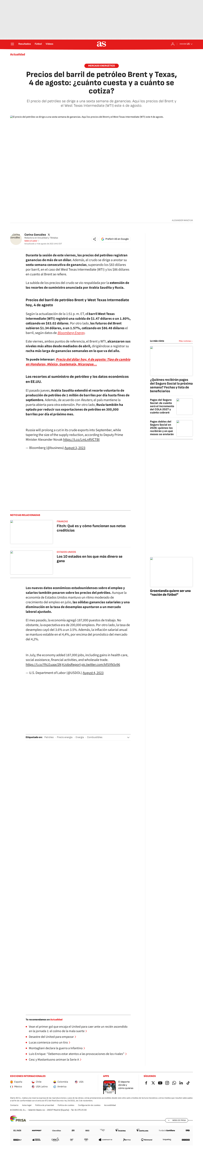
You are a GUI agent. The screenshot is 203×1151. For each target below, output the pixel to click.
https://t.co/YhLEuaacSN (43, 664)
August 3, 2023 (75, 447)
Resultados (24, 44)
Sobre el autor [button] (30, 240)
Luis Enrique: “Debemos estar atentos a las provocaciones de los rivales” (76, 1054)
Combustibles (94, 737)
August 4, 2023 (93, 672)
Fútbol (38, 44)
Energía (80, 737)
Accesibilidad (110, 1105)
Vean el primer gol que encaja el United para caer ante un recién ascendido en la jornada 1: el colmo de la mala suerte (78, 1028)
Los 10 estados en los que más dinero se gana (89, 558)
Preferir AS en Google (117, 239)
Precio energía (64, 737)
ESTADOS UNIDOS (66, 552)
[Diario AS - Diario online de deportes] (101, 44)
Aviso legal (26, 1105)
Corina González (35, 235)
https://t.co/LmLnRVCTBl (81, 439)
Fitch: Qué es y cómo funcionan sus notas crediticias (91, 528)
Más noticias (185, 341)
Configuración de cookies (89, 1105)
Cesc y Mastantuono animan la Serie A (54, 1059)
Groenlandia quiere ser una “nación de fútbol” (170, 593)
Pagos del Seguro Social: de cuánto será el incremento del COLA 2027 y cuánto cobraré (162, 406)
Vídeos (49, 44)
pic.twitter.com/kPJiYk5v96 (100, 664)
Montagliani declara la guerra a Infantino (56, 1048)
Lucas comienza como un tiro (48, 1042)
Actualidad (17, 54)
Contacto (14, 1105)
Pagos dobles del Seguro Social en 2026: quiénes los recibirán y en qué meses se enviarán (162, 428)
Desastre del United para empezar (51, 1037)
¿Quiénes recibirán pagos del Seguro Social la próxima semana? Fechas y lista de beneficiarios (171, 385)
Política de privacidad (44, 1105)
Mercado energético (101, 65)
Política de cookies (66, 1105)
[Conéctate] (173, 44)
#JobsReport (71, 664)
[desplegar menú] (12, 44)
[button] (94, 239)
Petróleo (49, 737)
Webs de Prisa (179, 1120)
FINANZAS (62, 521)
